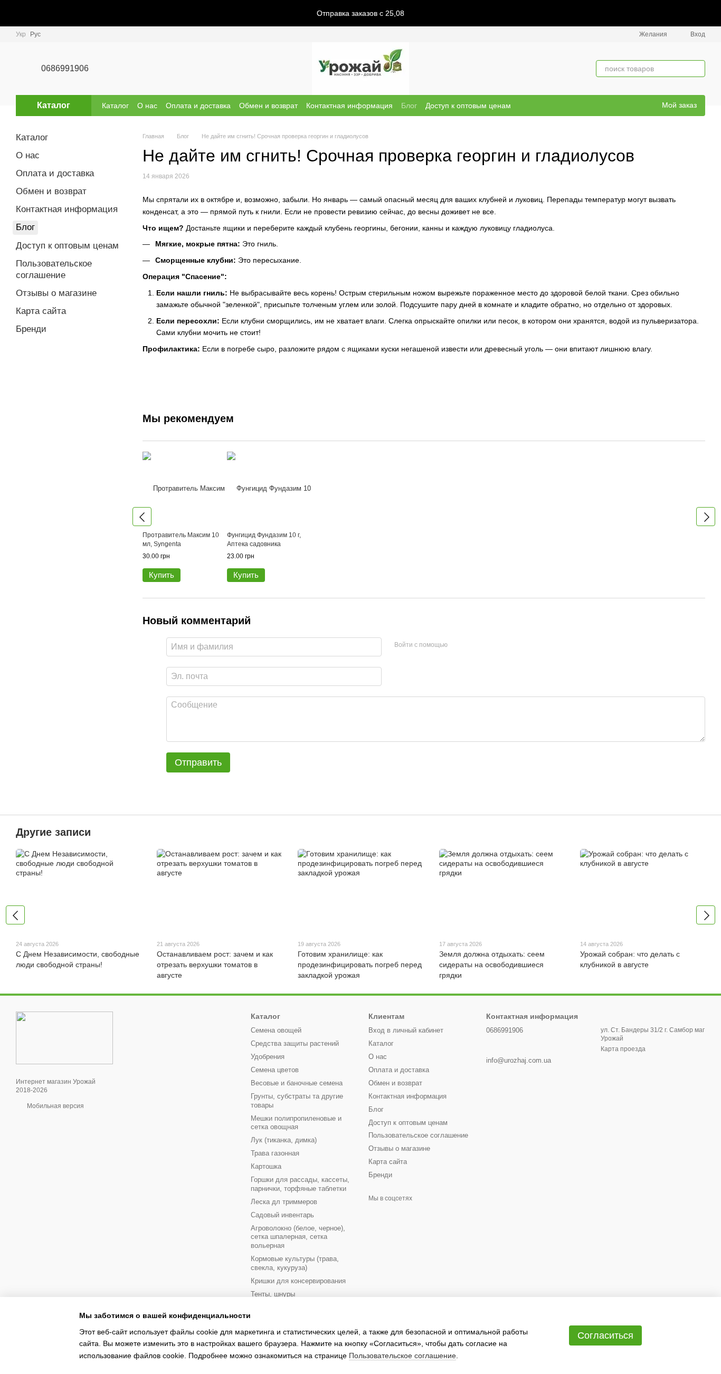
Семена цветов (275, 1070)
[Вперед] (705, 516)
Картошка (266, 1166)
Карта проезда (623, 1049)
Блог (409, 105)
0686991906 (65, 68)
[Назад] (141, 516)
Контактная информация (349, 105)
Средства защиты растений (295, 1043)
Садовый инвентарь (282, 1215)
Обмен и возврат (268, 105)
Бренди (31, 329)
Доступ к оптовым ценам (468, 105)
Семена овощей (276, 1030)
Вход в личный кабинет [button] (405, 1030)
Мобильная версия (54, 1106)
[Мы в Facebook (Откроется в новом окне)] (632, 105)
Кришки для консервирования (298, 1281)
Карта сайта (41, 311)
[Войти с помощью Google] (476, 645)
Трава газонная (275, 1153)
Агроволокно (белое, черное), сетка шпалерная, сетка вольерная (298, 1237)
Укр (21, 34)
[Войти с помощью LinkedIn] (493, 645)
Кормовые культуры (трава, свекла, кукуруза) (295, 1263)
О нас (147, 105)
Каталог (115, 105)
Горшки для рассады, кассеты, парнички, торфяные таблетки (300, 1184)
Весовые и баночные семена (297, 1083)
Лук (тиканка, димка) (284, 1140)
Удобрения (267, 1057)
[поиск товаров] (696, 68)
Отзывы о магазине (56, 293)
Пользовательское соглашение (418, 1135)
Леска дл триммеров (284, 1202)
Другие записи (53, 832)
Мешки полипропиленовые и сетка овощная (296, 1122)
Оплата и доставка (198, 105)
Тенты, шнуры (273, 1294)
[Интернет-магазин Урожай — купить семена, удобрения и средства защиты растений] (64, 1037)
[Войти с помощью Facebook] (459, 645)
